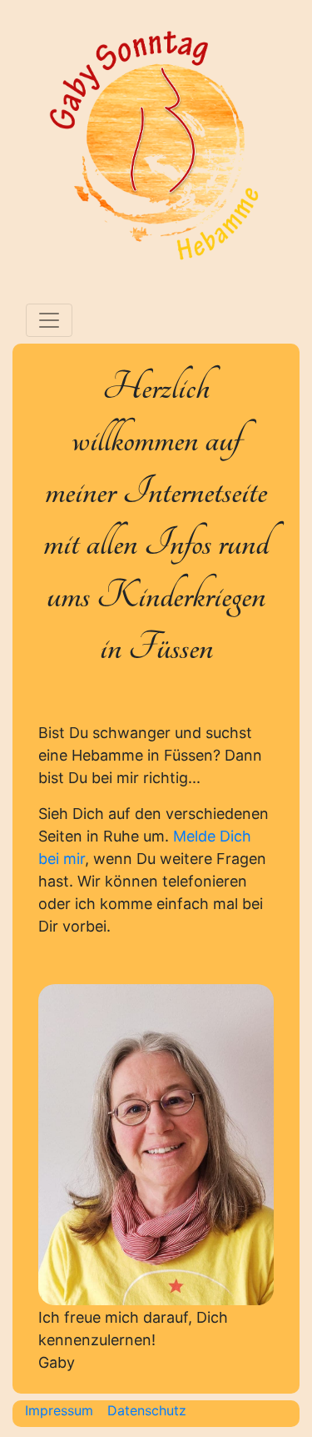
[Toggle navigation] (49, 320)
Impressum (59, 1410)
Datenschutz (146, 1410)
